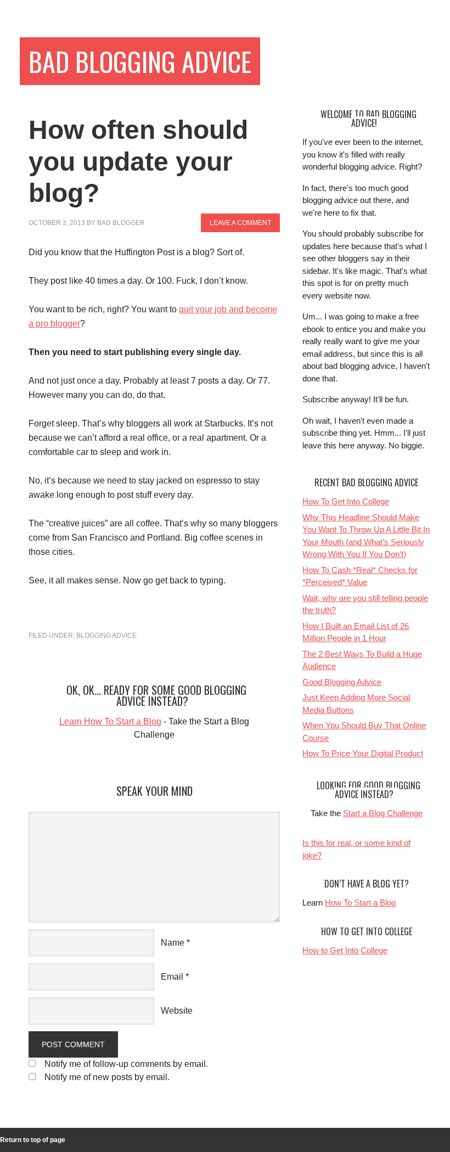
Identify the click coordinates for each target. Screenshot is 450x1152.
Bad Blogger (121, 223)
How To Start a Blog (360, 902)
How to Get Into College (344, 950)
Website (177, 1010)
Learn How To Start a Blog (110, 721)
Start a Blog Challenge (383, 813)
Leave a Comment (240, 223)
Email (172, 976)
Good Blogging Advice (341, 682)
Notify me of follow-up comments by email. (126, 1064)
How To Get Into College (345, 501)
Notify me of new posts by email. (107, 1077)
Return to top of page (32, 1140)
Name (172, 942)
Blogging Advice (106, 635)
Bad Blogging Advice (140, 61)
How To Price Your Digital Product (362, 753)
